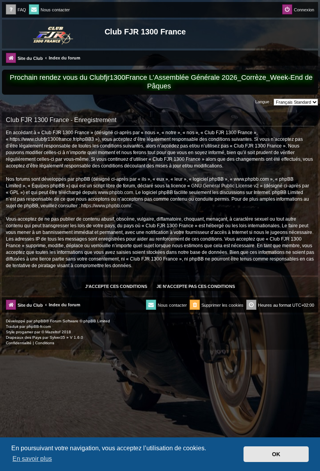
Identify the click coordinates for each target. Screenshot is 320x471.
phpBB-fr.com (39, 326)
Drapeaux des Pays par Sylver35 (35, 337)
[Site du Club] (54, 34)
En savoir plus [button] (32, 458)
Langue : (263, 101)
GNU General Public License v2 (225, 186)
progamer (24, 332)
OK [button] (276, 454)
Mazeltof (52, 332)
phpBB (40, 321)
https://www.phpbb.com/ (106, 206)
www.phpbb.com (115, 192)
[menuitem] (16, 10)
